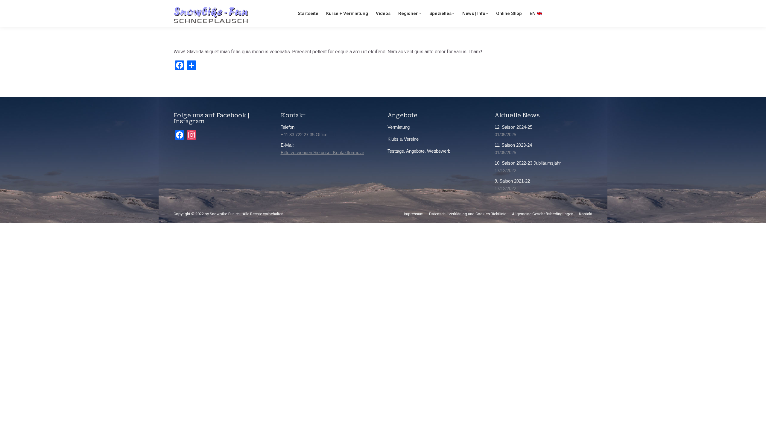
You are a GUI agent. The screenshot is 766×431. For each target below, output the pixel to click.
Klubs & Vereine (403, 139)
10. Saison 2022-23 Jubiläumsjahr (528, 163)
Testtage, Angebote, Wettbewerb (418, 151)
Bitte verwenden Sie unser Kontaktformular (322, 152)
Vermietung (398, 127)
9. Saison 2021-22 (512, 180)
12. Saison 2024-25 (513, 127)
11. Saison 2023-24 (513, 145)
